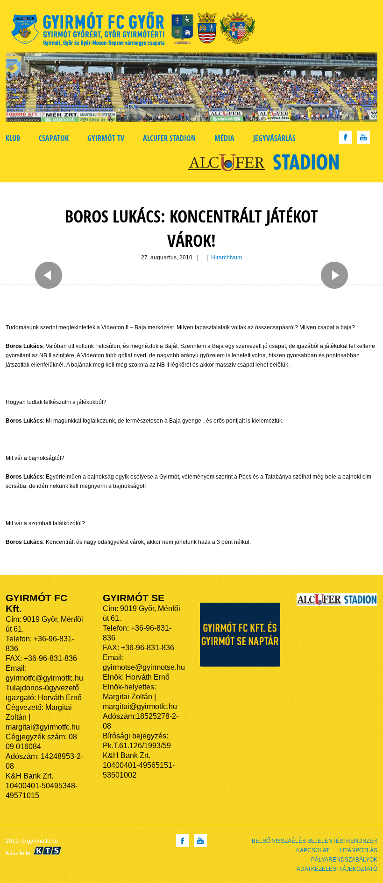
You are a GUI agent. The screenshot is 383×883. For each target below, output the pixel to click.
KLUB (13, 138)
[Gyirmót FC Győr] (137, 30)
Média (224, 138)
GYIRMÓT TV (105, 138)
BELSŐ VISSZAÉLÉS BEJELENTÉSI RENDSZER (314, 841)
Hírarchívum (226, 257)
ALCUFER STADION (169, 138)
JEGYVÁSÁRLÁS (274, 138)
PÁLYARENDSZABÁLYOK (344, 859)
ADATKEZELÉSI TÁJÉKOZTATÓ (337, 869)
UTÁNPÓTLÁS (358, 850)
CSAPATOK (54, 138)
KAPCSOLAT (312, 850)
